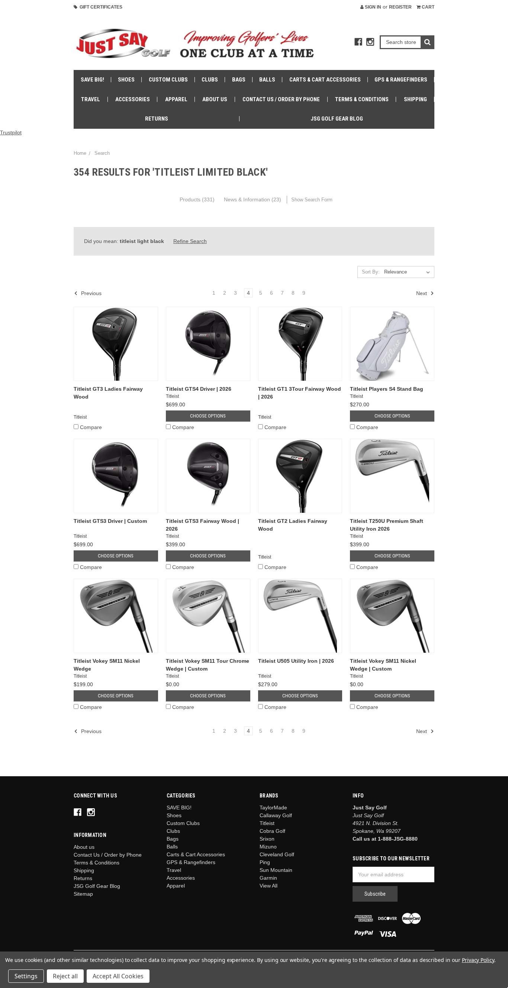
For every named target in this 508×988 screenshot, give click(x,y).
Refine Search (190, 241)
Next (422, 293)
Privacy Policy (478, 959)
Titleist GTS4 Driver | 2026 (198, 389)
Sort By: (371, 272)
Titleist (267, 823)
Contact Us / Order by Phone (281, 99)
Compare (91, 427)
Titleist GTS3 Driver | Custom (110, 521)
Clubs (210, 79)
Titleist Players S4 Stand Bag (386, 389)
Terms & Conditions (362, 99)
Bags (238, 79)
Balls (267, 79)
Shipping (415, 99)
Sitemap (83, 894)
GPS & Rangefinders (400, 79)
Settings (26, 976)
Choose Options (208, 416)
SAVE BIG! (92, 79)
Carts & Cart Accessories (325, 79)
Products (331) (197, 199)
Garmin (268, 878)
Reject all (65, 976)
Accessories (132, 99)
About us (214, 99)
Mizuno (268, 847)
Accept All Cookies (118, 976)
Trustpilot (11, 132)
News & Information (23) (252, 199)
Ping (265, 862)
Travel (90, 99)
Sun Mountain (276, 870)
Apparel (176, 99)
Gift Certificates (99, 7)
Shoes (126, 79)
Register (400, 7)
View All (268, 886)
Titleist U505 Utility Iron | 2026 (296, 661)
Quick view (115, 343)
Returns (156, 118)
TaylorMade (273, 807)
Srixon (267, 839)
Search (102, 153)
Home (80, 153)
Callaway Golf (276, 815)
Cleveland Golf (277, 854)
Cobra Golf (272, 831)
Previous (91, 293)
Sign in (372, 7)
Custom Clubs (168, 79)
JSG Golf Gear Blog (337, 118)
